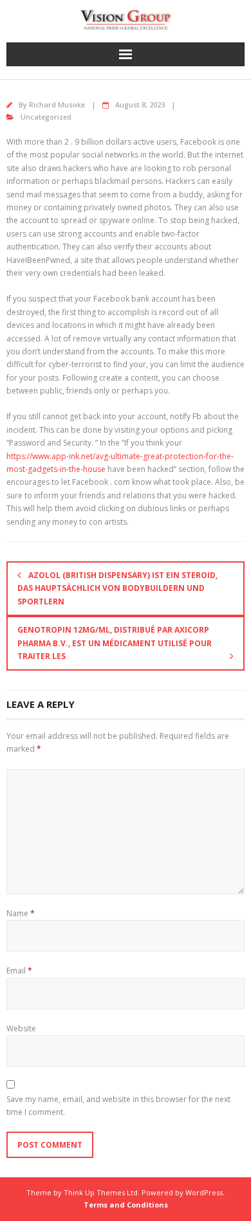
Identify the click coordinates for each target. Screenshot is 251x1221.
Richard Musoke (57, 104)
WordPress (204, 1192)
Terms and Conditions (126, 1204)
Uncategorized (46, 117)
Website (21, 1028)
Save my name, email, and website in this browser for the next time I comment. (118, 1105)
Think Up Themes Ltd (101, 1192)
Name (20, 913)
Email (19, 970)
